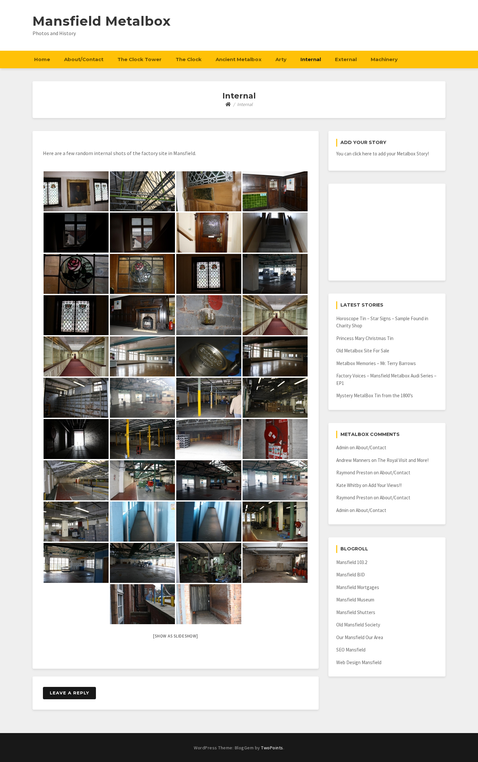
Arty (280, 59)
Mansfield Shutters (355, 612)
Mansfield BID (350, 575)
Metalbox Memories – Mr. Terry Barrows (376, 363)
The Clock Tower (139, 59)
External (346, 59)
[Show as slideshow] (175, 636)
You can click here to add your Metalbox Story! (382, 154)
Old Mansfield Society (358, 625)
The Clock (189, 59)
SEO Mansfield (350, 650)
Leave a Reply (69, 692)
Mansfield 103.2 (351, 562)
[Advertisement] (387, 232)
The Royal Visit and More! (403, 460)
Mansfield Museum (355, 600)
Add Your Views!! (385, 485)
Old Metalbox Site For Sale (362, 351)
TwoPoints (272, 748)
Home (42, 59)
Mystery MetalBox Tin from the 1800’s (374, 395)
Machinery (384, 59)
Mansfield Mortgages (357, 587)
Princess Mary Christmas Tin (364, 338)
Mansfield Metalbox (102, 21)
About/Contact (83, 59)
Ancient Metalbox (238, 59)
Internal (310, 59)
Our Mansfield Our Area (359, 637)
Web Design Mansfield (358, 662)
